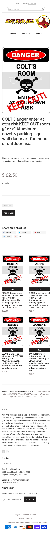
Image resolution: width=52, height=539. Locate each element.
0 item (21, 3)
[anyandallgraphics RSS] (7, 451)
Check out (32, 3)
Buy (12, 289)
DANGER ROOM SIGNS (26, 391)
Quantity (5, 183)
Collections (12, 391)
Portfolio (26, 34)
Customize (7, 205)
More (38, 34)
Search (21, 518)
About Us (29, 518)
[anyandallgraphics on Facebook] (3, 451)
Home (13, 34)
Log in (17, 515)
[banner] (26, 21)
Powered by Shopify (39, 522)
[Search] (43, 8)
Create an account (29, 515)
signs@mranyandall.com (18, 479)
